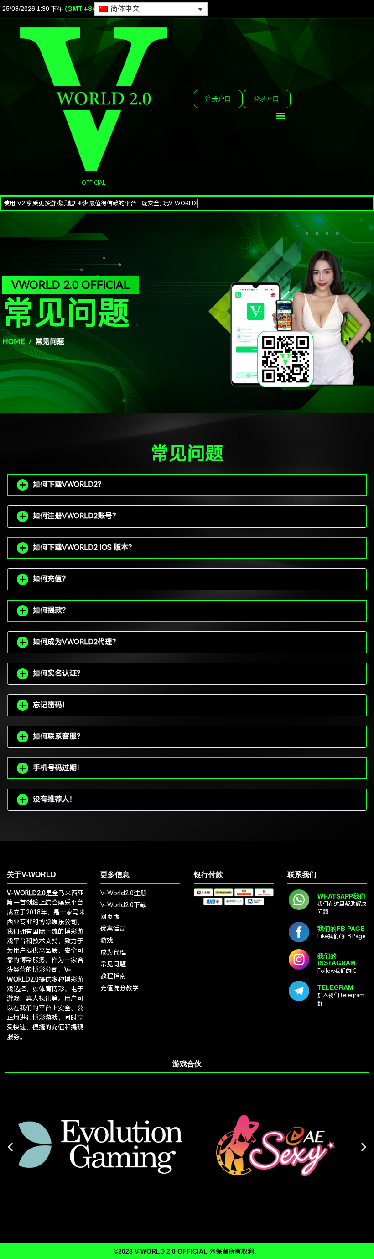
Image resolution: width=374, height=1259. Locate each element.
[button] (280, 115)
